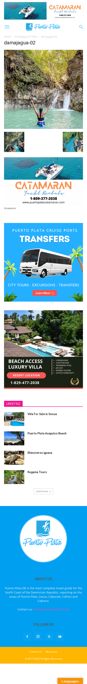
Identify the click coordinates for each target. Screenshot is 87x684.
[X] (49, 637)
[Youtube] (60, 637)
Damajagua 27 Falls (26, 36)
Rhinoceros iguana (40, 452)
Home (7, 36)
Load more (42, 491)
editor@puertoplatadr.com (51, 609)
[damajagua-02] (43, 127)
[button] (6, 27)
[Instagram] (38, 637)
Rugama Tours (37, 472)
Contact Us (36, 651)
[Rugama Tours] (14, 477)
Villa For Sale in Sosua (42, 414)
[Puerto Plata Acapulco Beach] (14, 438)
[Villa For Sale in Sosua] (14, 419)
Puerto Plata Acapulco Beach (47, 433)
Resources (51, 651)
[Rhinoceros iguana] (14, 458)
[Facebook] (27, 637)
